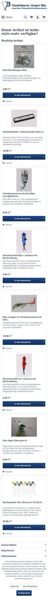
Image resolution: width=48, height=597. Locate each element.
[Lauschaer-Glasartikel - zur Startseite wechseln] (24, 7)
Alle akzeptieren (30, 586)
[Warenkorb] (43, 17)
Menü (9, 17)
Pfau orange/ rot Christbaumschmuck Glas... (22, 318)
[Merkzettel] (31, 17)
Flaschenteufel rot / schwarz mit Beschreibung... (19, 380)
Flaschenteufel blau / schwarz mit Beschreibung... (20, 256)
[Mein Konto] (37, 17)
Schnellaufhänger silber (15, 70)
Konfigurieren (24, 593)
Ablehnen (14, 586)
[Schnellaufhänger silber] (24, 56)
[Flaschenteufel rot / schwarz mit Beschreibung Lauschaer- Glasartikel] (24, 365)
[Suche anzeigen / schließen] (25, 17)
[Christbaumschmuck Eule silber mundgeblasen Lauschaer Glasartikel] (24, 180)
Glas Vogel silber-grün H (15, 440)
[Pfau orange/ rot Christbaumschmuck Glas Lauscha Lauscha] (24, 303)
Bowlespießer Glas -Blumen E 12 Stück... (23, 502)
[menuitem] (7, 17)
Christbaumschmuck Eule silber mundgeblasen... (19, 194)
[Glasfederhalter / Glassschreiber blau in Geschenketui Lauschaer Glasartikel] (24, 118)
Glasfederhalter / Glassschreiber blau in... (24, 132)
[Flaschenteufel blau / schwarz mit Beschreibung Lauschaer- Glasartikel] (24, 241)
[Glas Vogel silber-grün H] (24, 427)
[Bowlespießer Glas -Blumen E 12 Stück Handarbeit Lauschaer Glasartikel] (24, 488)
